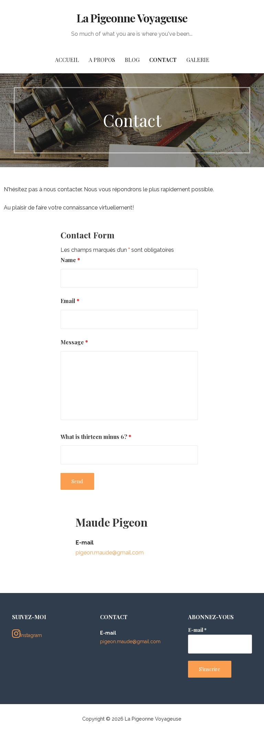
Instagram (31, 635)
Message (74, 342)
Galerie (197, 59)
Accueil (67, 59)
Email (69, 300)
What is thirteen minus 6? (95, 436)
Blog (132, 59)
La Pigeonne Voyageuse (132, 17)
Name (70, 259)
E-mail (197, 630)
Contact (163, 59)
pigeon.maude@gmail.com (110, 552)
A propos (102, 59)
